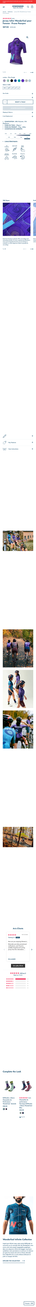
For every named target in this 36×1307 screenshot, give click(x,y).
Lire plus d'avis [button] (18, 966)
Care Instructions (13, 449)
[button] (7, 18)
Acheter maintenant (18, 108)
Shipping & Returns (8, 112)
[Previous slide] (4, 949)
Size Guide (5, 93)
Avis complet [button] (12, 959)
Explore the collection (11, 1261)
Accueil (4, 11)
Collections (10, 11)
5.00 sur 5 (23, 973)
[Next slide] (31, 949)
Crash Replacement (8, 116)
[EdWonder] (18, 7)
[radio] (4, 80)
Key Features (12, 442)
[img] (12, 935)
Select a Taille (7, 85)
